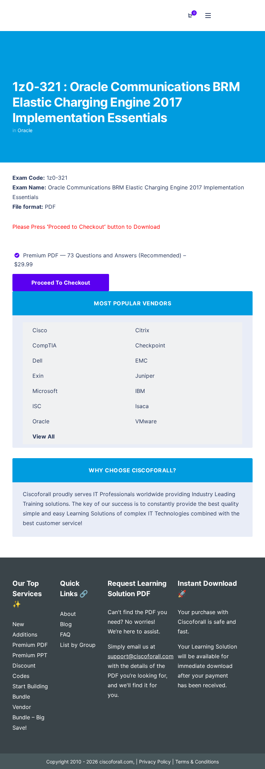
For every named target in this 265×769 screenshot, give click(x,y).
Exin (37, 375)
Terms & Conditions (197, 762)
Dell (37, 360)
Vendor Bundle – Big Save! (28, 717)
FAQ (65, 634)
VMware (146, 421)
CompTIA (44, 345)
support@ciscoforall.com (141, 656)
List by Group (78, 644)
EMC (141, 360)
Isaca (142, 406)
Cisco (39, 330)
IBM (140, 390)
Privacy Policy (155, 762)
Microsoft (45, 390)
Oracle (25, 130)
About (68, 613)
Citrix (142, 330)
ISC (36, 406)
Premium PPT (29, 655)
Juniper (145, 375)
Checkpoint (150, 345)
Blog (66, 624)
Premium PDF (30, 644)
